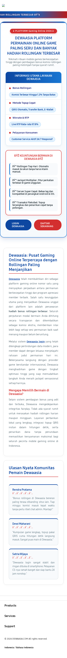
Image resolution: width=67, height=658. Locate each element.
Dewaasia (14, 278)
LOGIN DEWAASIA (18, 225)
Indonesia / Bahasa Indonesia (19, 647)
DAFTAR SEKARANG (46, 225)
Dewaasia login (36, 341)
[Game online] (10, 5)
